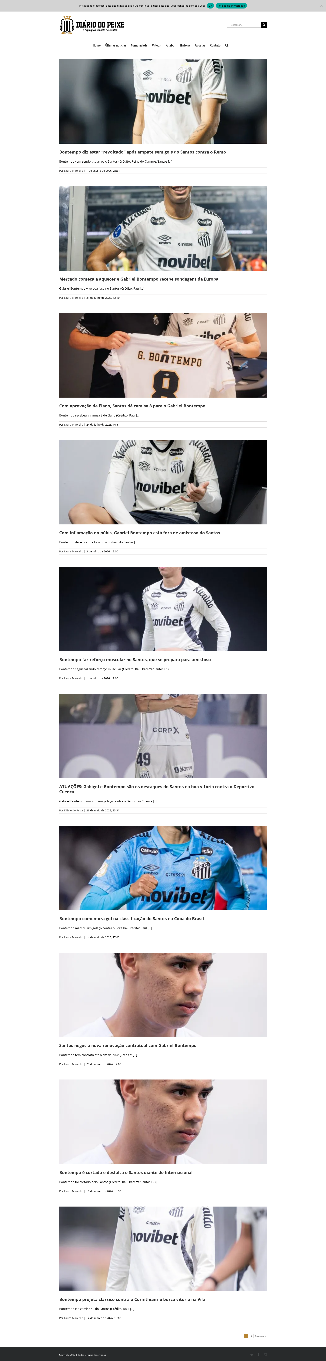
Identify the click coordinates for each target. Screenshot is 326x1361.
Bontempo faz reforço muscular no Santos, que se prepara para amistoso (135, 659)
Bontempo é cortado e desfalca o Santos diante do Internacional (126, 1172)
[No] (321, 6)
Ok (210, 5)
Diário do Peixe (73, 810)
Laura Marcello (73, 170)
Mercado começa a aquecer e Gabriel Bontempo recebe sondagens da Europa (138, 279)
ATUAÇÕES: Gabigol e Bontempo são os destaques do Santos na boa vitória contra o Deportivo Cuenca (156, 789)
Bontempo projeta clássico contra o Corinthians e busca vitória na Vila (132, 1299)
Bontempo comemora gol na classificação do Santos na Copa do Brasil (131, 918)
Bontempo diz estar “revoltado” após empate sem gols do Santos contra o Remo (142, 152)
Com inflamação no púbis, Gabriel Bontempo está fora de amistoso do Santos (139, 532)
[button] (226, 45)
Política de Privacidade (231, 5)
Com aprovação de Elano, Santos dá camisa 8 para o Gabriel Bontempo (132, 406)
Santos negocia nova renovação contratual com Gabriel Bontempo (128, 1045)
